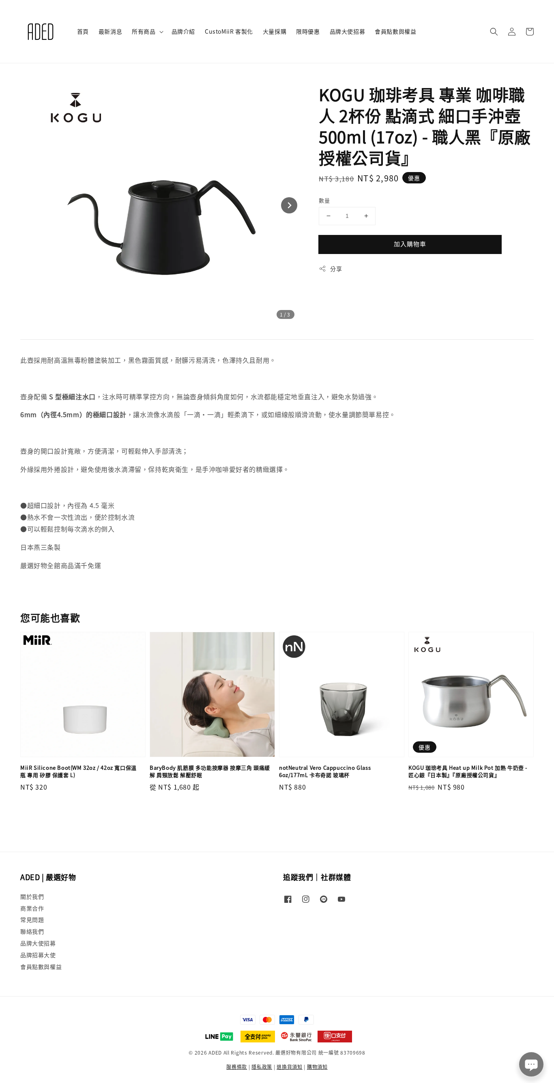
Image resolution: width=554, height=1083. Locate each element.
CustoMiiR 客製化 (229, 31)
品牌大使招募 (347, 31)
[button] (494, 32)
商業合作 (32, 908)
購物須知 (317, 1066)
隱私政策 (261, 1066)
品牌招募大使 (38, 955)
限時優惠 (308, 31)
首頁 (83, 31)
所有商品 (143, 31)
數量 (324, 200)
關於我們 (32, 896)
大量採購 (274, 31)
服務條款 (236, 1066)
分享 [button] (336, 269)
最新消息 (110, 31)
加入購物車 (410, 243)
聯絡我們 (32, 931)
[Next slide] (289, 205)
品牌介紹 (183, 31)
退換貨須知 (290, 1066)
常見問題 (32, 919)
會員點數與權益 (395, 31)
